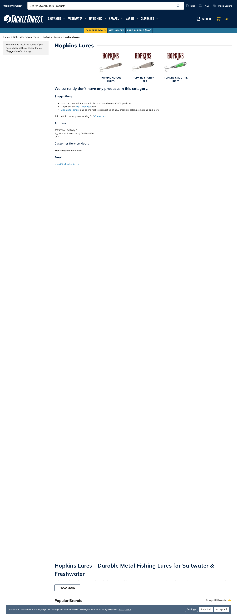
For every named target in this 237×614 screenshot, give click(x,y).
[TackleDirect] (23, 19)
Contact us (100, 116)
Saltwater (54, 18)
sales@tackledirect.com (66, 164)
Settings (191, 609)
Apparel (114, 18)
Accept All (221, 609)
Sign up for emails (70, 109)
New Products (83, 106)
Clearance (147, 18)
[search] (178, 6)
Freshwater (75, 18)
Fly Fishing (95, 18)
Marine (129, 18)
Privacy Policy (125, 609)
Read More (67, 587)
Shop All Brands (216, 600)
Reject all (206, 609)
